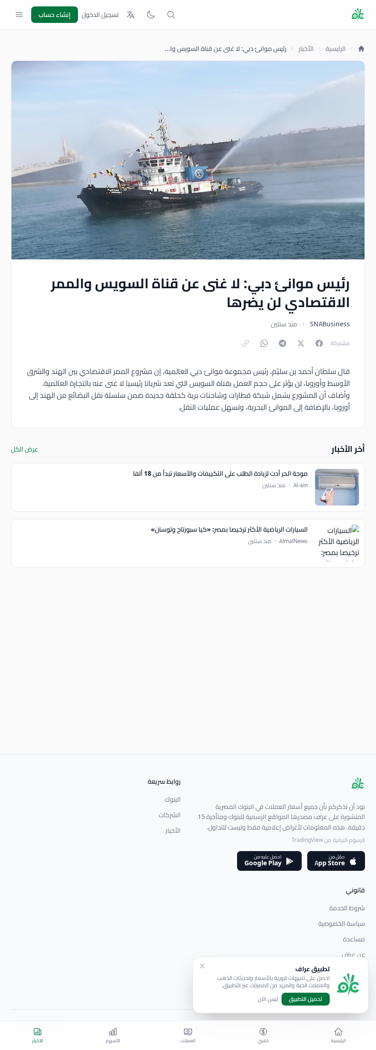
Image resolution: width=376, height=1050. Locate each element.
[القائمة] (19, 14)
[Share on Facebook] (319, 343)
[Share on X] (300, 343)
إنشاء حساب (55, 15)
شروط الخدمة (347, 908)
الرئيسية (336, 48)
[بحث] (171, 14)
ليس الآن (268, 999)
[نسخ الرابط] (245, 343)
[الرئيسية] (361, 48)
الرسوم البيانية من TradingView (328, 840)
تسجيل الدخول (100, 14)
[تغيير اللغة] (130, 14)
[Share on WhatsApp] (264, 343)
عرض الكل (24, 449)
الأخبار (306, 48)
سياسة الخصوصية (341, 923)
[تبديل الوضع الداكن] (151, 14)
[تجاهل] (202, 966)
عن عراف (353, 955)
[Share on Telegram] (282, 343)
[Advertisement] (188, 690)
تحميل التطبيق (305, 999)
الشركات (170, 815)
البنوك (173, 799)
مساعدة (354, 939)
